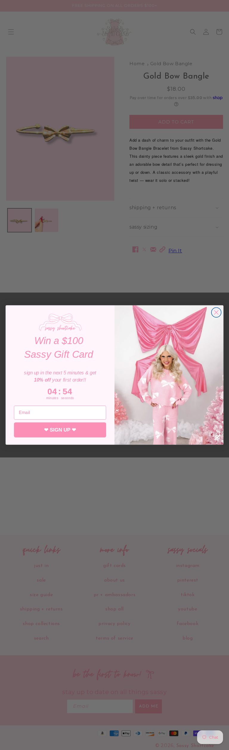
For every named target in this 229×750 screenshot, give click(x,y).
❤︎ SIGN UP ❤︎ (60, 430)
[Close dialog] (216, 312)
